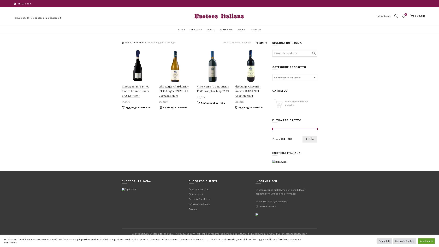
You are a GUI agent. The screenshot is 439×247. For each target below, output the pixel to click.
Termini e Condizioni (199, 199)
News (241, 29)
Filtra (310, 139)
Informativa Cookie (199, 204)
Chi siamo (195, 29)
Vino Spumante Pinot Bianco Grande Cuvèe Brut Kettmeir (136, 91)
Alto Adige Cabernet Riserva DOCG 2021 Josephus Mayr (247, 91)
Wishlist (405, 14)
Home (181, 29)
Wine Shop (227, 29)
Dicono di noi (196, 194)
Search (313, 53)
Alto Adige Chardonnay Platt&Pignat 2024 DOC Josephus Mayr (174, 91)
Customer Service (198, 189)
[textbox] (295, 77)
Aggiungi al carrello (138, 107)
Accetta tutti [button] (426, 241)
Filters (260, 42)
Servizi (211, 29)
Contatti (255, 29)
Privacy (193, 209)
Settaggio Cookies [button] (404, 241)
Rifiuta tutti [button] (384, 241)
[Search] (396, 16)
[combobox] (294, 77)
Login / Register (384, 16)
